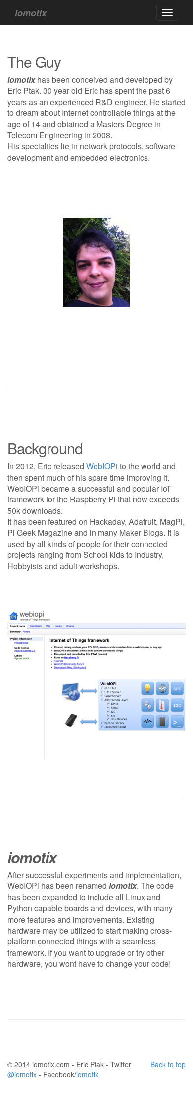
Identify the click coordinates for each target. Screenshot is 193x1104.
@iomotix (22, 1074)
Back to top (168, 1064)
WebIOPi (102, 466)
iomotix (87, 1074)
